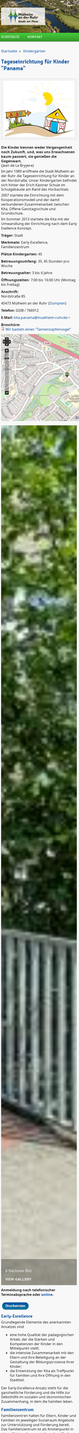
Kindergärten (34, 51)
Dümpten (57, 303)
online (46, 1294)
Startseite (10, 37)
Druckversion (15, 1306)
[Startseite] (39, 16)
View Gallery (18, 1279)
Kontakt (34, 37)
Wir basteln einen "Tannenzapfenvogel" (38, 329)
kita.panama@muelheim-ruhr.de (40, 317)
